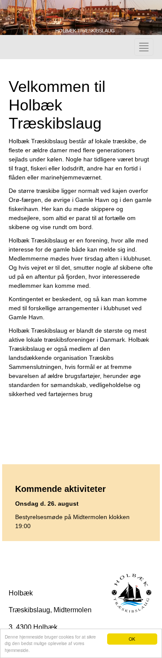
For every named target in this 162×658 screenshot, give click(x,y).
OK (132, 639)
